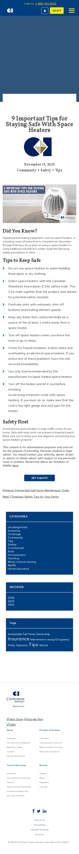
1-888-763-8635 (45, 3)
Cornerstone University (18, 778)
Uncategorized (17, 527)
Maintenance (38, 639)
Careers (11, 751)
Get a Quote (39, 478)
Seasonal (22, 645)
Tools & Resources (16, 765)
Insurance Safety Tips (17, 791)
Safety (46, 170)
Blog (42, 778)
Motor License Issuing (51, 747)
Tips (58, 170)
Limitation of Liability (39, 830)
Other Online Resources (19, 787)
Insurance (14, 530)
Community (26, 170)
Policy (11, 645)
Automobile (15, 634)
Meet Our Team (14, 747)
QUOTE (57, 10)
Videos (43, 773)
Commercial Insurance (51, 743)
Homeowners (17, 555)
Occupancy (62, 639)
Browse (43, 765)
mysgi (50, 639)
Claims (10, 782)
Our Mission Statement (18, 743)
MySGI (12, 565)
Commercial (16, 548)
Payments (44, 782)
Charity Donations (16, 756)
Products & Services (50, 730)
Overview (11, 738)
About (10, 730)
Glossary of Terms (16, 795)
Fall (25, 634)
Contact (43, 787)
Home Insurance (18, 568)
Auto (11, 551)
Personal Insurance (49, 751)
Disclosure (39, 834)
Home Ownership (39, 634)
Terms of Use (39, 820)
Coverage (14, 534)
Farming (13, 558)
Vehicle (43, 645)
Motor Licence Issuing (22, 562)
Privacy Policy (39, 825)
